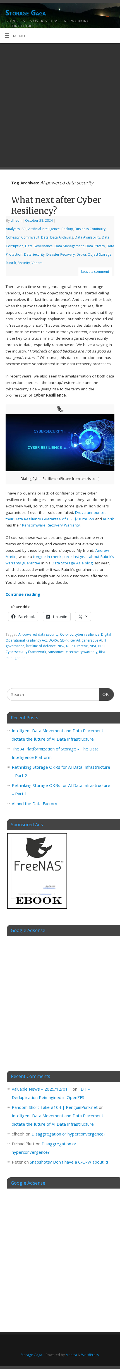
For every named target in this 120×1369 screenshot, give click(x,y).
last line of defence (41, 646)
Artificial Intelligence (44, 228)
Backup (67, 228)
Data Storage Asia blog (72, 563)
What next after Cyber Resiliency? (56, 205)
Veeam (37, 262)
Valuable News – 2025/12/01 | (41, 1089)
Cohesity (13, 237)
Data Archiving (61, 237)
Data (45, 237)
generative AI (91, 640)
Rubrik (11, 262)
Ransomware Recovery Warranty (51, 525)
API (24, 228)
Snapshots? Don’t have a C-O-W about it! (69, 1162)
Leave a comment (95, 271)
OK (104, 694)
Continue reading (25, 594)
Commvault (30, 237)
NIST (93, 646)
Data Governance (39, 246)
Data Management (69, 246)
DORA (53, 640)
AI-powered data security (38, 634)
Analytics (13, 228)
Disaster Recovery (60, 254)
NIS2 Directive (77, 646)
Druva (81, 254)
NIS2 (60, 646)
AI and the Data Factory (34, 803)
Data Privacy (95, 246)
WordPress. (90, 1354)
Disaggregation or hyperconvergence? (68, 1134)
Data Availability (87, 237)
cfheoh (16, 220)
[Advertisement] (60, 106)
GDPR (64, 640)
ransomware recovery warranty (72, 651)
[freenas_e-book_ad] (37, 910)
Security (24, 262)
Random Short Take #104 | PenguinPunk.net (55, 1107)
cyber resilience (87, 634)
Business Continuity (90, 228)
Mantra (71, 1354)
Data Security (34, 254)
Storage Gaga (25, 12)
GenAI (75, 640)
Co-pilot (66, 634)
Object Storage (99, 254)
